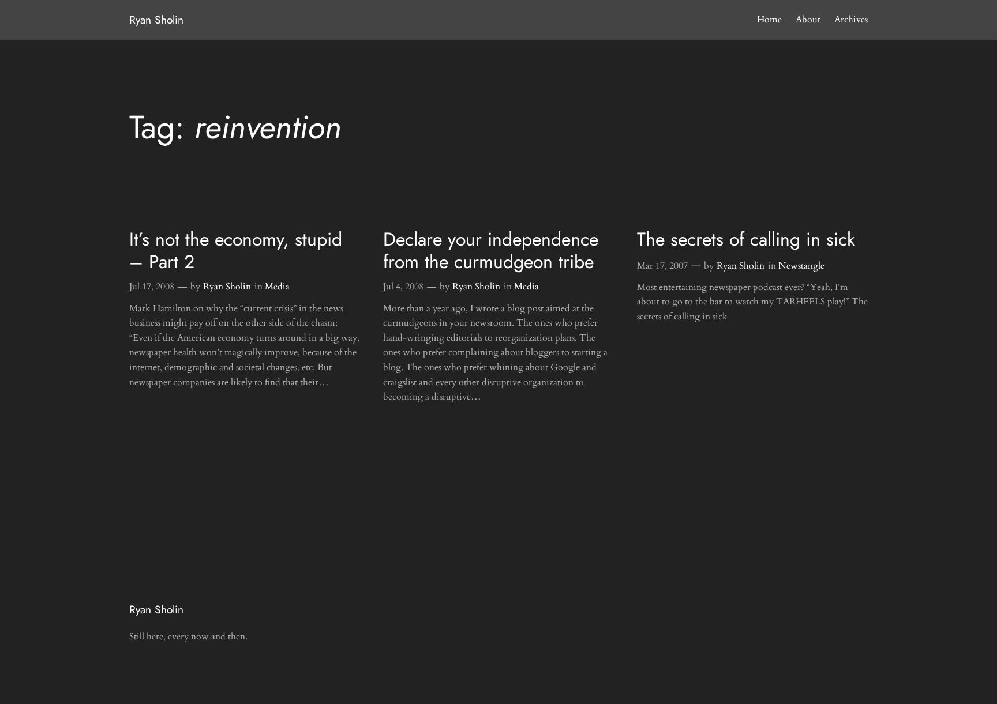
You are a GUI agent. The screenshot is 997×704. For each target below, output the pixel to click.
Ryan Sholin (156, 20)
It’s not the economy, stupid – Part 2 (235, 250)
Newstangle (801, 265)
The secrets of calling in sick (746, 239)
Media (277, 286)
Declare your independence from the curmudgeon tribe (490, 250)
